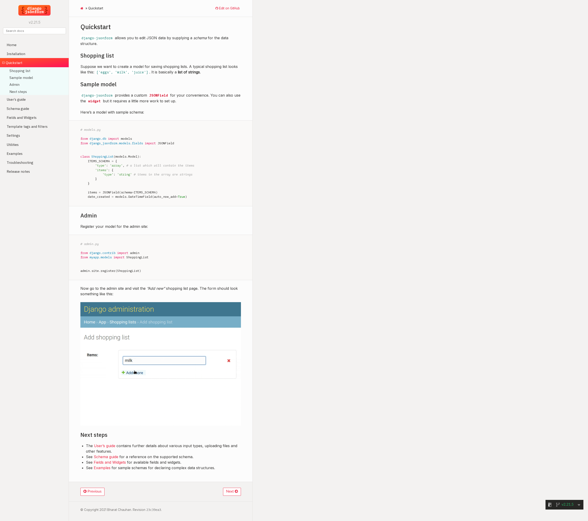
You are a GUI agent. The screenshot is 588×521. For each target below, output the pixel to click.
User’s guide (16, 99)
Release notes (18, 171)
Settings (13, 135)
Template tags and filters (27, 126)
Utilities (13, 144)
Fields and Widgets (22, 117)
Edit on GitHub (229, 8)
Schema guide (18, 108)
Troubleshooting (20, 162)
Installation (16, 53)
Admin (14, 84)
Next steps (18, 91)
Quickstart (14, 62)
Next (230, 491)
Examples (15, 153)
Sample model (21, 77)
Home (12, 44)
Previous (94, 491)
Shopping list (19, 70)
